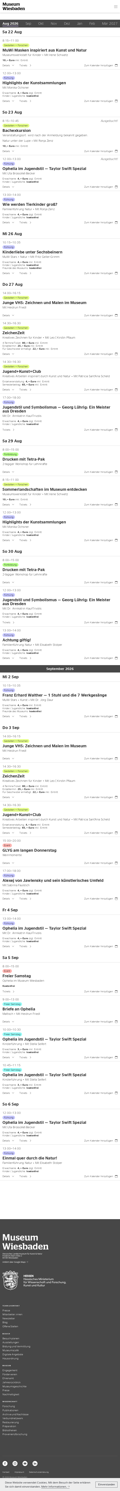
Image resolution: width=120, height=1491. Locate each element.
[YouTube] (25, 1463)
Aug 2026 (10, 23)
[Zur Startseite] (13, 6)
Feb (92, 23)
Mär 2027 (110, 23)
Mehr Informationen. (54, 1486)
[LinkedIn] (35, 1463)
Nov (54, 23)
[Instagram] (15, 1463)
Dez (67, 23)
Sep (28, 23)
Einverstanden (106, 1484)
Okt (41, 23)
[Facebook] (5, 1463)
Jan (79, 23)
